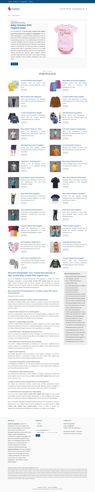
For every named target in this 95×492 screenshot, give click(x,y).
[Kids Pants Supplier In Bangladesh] (55, 134)
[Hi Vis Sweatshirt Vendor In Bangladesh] (55, 150)
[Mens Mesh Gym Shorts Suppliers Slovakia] (55, 86)
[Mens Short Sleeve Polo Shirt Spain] (55, 182)
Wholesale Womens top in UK (74, 327)
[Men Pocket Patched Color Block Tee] (55, 199)
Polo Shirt (39, 426)
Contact (30, 1)
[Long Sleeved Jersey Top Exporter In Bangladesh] (13, 182)
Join (38, 435)
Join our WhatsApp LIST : (42, 430)
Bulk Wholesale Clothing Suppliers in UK (77, 298)
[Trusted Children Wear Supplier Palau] (13, 231)
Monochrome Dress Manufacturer (76, 276)
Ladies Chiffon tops (71, 283)
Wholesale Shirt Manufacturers (75, 316)
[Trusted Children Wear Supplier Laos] (55, 263)
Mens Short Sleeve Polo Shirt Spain (74, 177)
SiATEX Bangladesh (13, 424)
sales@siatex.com (79, 9)
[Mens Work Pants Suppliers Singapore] (55, 215)
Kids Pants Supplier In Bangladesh (74, 129)
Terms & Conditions (52, 487)
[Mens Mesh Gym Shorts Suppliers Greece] (13, 150)
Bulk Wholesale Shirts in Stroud (75, 330)
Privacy (44, 487)
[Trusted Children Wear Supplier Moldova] (55, 102)
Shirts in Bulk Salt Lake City (73, 307)
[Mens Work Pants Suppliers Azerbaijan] (13, 199)
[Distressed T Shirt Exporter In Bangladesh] (13, 166)
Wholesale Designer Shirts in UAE (75, 303)
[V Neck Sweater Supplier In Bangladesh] (55, 231)
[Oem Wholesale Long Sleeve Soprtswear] (55, 118)
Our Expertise (23, 1)
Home (10, 1)
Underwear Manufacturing (71, 242)
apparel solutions (13, 449)
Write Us (14, 64)
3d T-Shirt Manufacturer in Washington (77, 286)
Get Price (23, 89)
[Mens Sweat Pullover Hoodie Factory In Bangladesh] (55, 166)
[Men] (13, 102)
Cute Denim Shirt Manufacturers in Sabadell (79, 325)
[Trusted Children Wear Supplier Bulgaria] (13, 118)
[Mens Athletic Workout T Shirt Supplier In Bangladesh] (13, 134)
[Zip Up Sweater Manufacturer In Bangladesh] (13, 215)
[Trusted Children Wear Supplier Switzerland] (13, 86)
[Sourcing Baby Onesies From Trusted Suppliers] (13, 247)
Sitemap (40, 487)
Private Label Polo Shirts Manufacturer (77, 332)
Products (15, 1)
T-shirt (39, 424)
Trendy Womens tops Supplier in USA (76, 337)
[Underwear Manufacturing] (55, 247)
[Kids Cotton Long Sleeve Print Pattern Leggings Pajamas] (13, 263)
